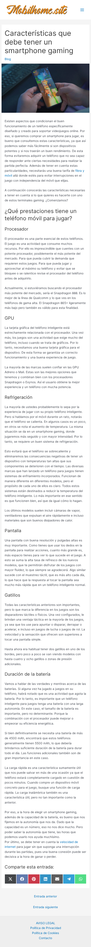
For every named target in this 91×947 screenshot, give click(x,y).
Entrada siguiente (45, 907)
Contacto (45, 938)
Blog (8, 59)
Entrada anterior (45, 896)
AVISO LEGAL (45, 923)
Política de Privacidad (45, 928)
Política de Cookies (45, 933)
